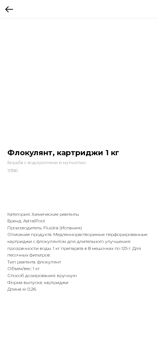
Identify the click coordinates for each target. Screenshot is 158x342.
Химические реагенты (55, 214)
